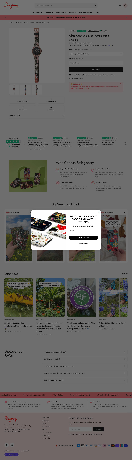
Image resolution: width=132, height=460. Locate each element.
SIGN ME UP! (83, 238)
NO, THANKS (83, 243)
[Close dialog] (99, 212)
